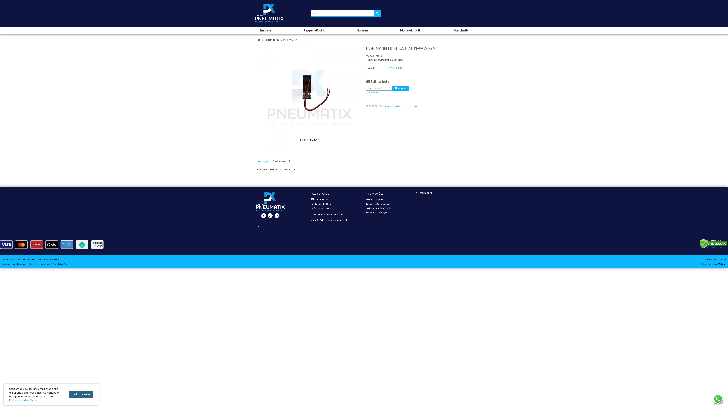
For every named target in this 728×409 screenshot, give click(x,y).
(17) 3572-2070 (322, 203)
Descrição (263, 161)
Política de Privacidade (378, 208)
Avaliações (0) (281, 161)
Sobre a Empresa (375, 199)
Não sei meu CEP (373, 92)
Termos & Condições (377, 212)
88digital (722, 264)
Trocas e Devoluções (377, 203)
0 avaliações (386, 106)
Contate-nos (321, 199)
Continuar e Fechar (81, 394)
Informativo (425, 192)
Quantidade (372, 68)
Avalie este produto (406, 106)
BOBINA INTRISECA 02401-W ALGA (281, 40)
